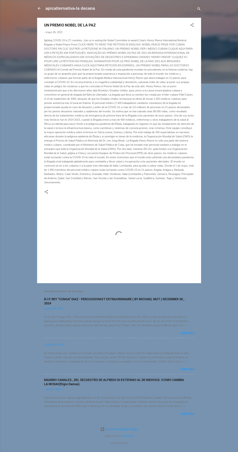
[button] (192, 25)
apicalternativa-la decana (70, 8)
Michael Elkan (127, 436)
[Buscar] (199, 9)
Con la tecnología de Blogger (121, 429)
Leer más (187, 333)
